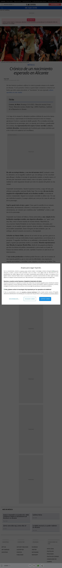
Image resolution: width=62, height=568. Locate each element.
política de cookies (41, 277)
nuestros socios (23, 271)
